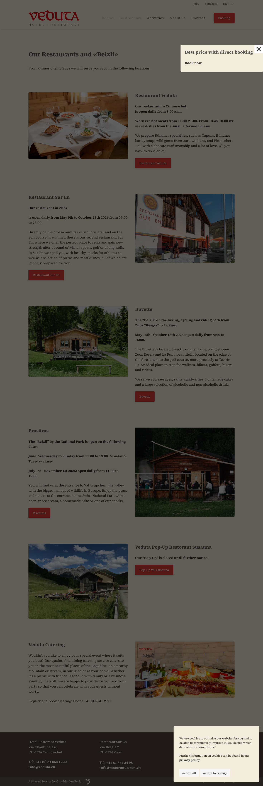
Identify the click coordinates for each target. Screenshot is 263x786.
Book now (193, 63)
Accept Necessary (215, 773)
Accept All (189, 773)
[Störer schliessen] (258, 49)
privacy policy (189, 760)
